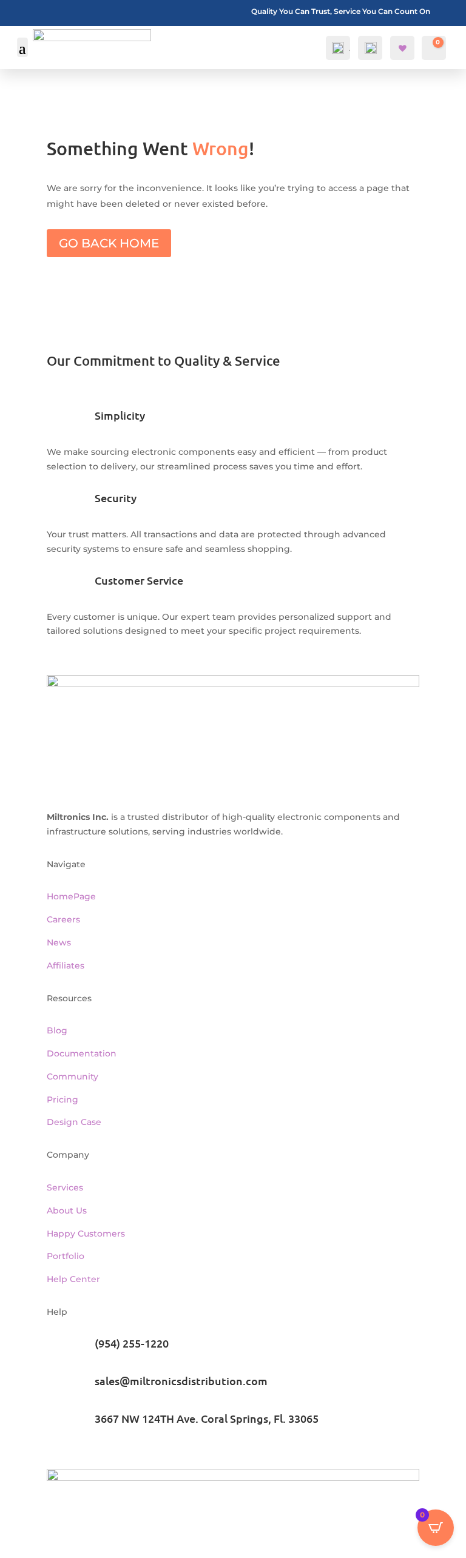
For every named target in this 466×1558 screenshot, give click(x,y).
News (59, 942)
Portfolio (65, 1256)
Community (72, 1076)
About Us (67, 1210)
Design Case (74, 1121)
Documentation (81, 1053)
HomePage (71, 896)
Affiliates (65, 965)
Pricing (62, 1099)
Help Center (73, 1279)
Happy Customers (86, 1233)
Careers (63, 919)
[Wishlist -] (403, 48)
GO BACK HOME (109, 243)
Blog (57, 1030)
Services (65, 1187)
